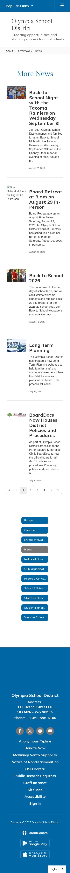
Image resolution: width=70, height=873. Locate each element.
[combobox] (57, 869)
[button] (19, 6)
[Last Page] (58, 490)
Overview (24, 51)
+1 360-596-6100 (41, 718)
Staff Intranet (35, 782)
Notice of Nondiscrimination (35, 762)
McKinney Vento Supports (35, 755)
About (9, 51)
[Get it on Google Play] (35, 843)
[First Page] (9, 490)
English (54, 869)
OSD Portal (35, 769)
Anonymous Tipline (35, 741)
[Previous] (16, 490)
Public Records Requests (35, 776)
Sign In (35, 803)
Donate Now (35, 748)
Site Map (35, 789)
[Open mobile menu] (62, 6)
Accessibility (35, 796)
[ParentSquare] (35, 833)
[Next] (51, 490)
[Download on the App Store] (35, 854)
